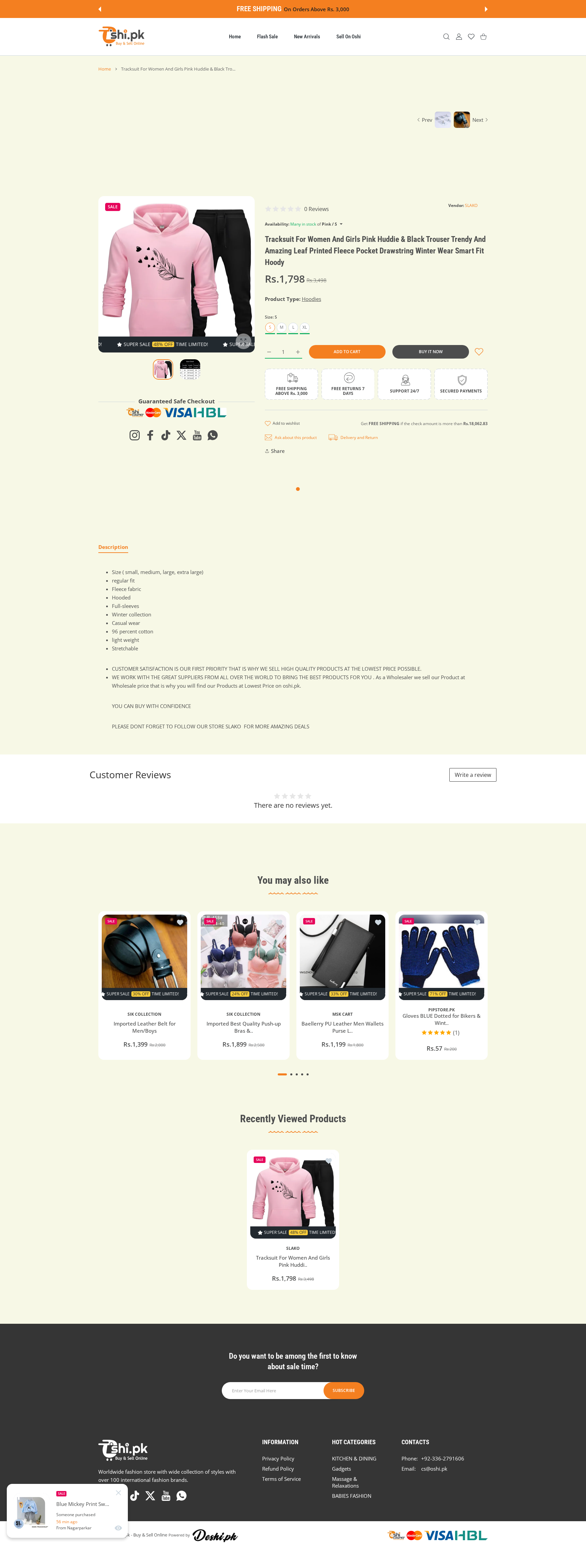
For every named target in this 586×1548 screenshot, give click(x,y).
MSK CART (342, 1014)
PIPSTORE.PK (441, 1010)
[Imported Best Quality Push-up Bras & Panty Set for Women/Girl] (243, 957)
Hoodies (311, 298)
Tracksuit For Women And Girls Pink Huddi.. (293, 1261)
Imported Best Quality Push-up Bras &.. (244, 1027)
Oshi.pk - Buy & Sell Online (141, 1535)
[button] (99, 9)
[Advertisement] (252, 122)
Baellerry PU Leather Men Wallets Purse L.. (342, 1027)
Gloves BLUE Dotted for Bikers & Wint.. (442, 1020)
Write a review (473, 775)
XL (304, 327)
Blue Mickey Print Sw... (82, 1504)
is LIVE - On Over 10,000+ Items (312, 9)
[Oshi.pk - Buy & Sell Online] (122, 37)
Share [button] (278, 450)
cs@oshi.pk (434, 1468)
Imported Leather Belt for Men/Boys (145, 1027)
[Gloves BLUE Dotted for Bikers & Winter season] (441, 957)
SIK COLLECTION (144, 1014)
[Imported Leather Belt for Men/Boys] (144, 957)
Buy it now (431, 352)
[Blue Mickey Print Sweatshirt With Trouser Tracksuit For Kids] (32, 1511)
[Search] (446, 37)
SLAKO (471, 205)
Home (104, 69)
